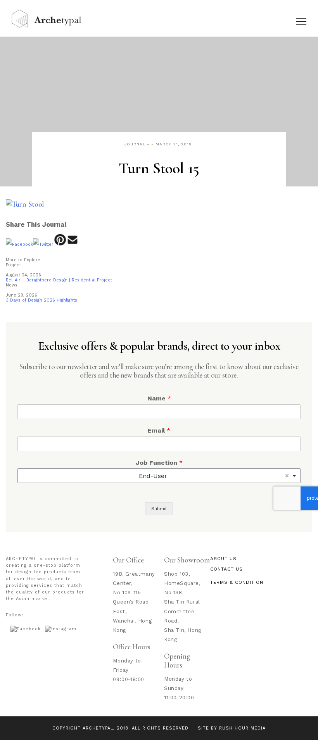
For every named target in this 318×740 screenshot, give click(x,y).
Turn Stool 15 (159, 168)
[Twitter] (43, 244)
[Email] (72, 244)
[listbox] (159, 475)
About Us (223, 558)
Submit (159, 508)
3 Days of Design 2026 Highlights (41, 300)
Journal (134, 144)
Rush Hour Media (242, 728)
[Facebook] (19, 244)
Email (159, 430)
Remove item (287, 476)
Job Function (159, 462)
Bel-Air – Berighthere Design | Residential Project (59, 280)
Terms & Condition (236, 582)
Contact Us (226, 569)
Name (159, 398)
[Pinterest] (60, 244)
